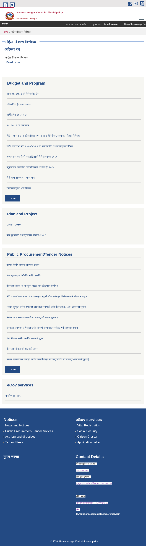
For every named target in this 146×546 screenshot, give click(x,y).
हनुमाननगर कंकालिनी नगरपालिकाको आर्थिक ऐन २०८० (30, 167)
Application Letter (88, 442)
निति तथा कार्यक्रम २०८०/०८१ (21, 177)
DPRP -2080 (14, 224)
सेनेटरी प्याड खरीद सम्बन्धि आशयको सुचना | (26, 338)
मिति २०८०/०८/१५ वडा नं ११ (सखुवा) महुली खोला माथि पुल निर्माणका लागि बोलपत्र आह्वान (47, 296)
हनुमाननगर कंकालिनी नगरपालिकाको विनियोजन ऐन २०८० (32, 156)
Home (5, 31)
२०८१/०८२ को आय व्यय (18, 125)
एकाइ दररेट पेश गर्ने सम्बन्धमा (102, 24)
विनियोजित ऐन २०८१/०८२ (19, 104)
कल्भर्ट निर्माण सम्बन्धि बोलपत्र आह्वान (23, 264)
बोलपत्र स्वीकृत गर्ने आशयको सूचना (22, 348)
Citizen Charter (87, 436)
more (13, 198)
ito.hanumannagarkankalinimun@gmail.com (98, 514)
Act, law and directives (20, 436)
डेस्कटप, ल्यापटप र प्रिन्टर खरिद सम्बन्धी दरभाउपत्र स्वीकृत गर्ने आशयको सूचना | (43, 327)
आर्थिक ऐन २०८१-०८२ (17, 114)
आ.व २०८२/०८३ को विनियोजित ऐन (22, 93)
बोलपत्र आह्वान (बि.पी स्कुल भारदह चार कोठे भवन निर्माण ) (32, 285)
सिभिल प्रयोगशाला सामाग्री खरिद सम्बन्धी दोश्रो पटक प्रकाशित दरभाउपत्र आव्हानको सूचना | (48, 359)
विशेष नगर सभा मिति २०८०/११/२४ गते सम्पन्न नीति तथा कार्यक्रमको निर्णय (40, 146)
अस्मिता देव (12, 49)
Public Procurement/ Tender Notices (29, 431)
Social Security (87, 431)
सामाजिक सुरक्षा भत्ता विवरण (19, 188)
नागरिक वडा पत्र (12, 395)
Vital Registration (88, 425)
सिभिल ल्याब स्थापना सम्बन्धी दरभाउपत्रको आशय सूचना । (32, 317)
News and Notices (17, 425)
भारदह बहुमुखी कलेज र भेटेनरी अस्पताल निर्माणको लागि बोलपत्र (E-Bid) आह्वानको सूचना (46, 306)
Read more (13, 62)
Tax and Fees (14, 442)
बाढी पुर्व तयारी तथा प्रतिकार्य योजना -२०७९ (26, 235)
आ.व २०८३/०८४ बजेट (73, 24)
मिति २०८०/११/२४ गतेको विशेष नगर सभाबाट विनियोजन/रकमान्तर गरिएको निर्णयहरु (43, 135)
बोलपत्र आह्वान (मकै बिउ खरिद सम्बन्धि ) (25, 275)
